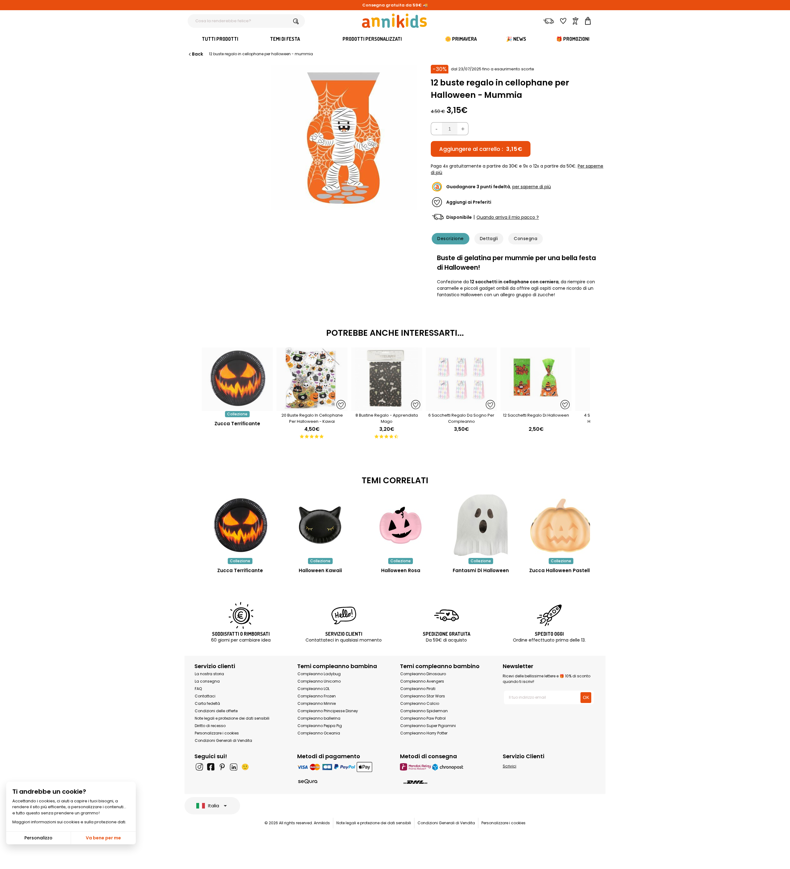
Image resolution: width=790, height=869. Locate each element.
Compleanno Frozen (316, 696)
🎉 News (516, 39)
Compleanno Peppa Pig (319, 725)
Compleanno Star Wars (422, 696)
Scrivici (509, 766)
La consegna (207, 681)
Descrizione (450, 238)
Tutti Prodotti (220, 39)
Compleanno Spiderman (424, 710)
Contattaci (205, 696)
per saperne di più (531, 187)
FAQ (198, 688)
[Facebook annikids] (211, 767)
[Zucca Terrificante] (237, 408)
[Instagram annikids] (199, 767)
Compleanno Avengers (422, 681)
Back (197, 54)
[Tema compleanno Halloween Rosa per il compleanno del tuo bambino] (400, 525)
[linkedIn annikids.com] (234, 767)
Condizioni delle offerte (216, 710)
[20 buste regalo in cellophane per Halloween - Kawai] (312, 408)
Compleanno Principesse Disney (327, 710)
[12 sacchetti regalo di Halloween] (536, 408)
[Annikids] (394, 21)
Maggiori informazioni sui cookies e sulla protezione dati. (69, 822)
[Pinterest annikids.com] (222, 767)
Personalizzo (38, 838)
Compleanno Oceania (318, 733)
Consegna (525, 238)
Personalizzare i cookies (217, 733)
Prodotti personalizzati (372, 39)
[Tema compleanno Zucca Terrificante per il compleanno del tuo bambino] (240, 525)
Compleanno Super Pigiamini (428, 725)
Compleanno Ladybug (319, 673)
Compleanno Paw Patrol (423, 718)
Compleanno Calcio (419, 703)
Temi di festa (285, 39)
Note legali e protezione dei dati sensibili (232, 718)
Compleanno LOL (313, 688)
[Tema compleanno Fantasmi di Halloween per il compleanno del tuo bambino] (481, 525)
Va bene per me (103, 838)
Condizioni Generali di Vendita (223, 740)
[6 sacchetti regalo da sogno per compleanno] (461, 408)
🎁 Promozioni (572, 39)
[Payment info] (343, 767)
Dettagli (489, 238)
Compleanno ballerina (318, 718)
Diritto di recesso (210, 725)
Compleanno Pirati (417, 688)
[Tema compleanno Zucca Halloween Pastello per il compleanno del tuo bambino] (561, 525)
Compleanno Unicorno (319, 681)
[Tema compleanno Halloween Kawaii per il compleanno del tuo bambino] (320, 525)
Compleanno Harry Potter (423, 733)
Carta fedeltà (207, 703)
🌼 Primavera (461, 39)
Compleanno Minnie (316, 703)
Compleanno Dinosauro (423, 673)
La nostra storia (209, 673)
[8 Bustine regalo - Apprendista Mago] (387, 408)
